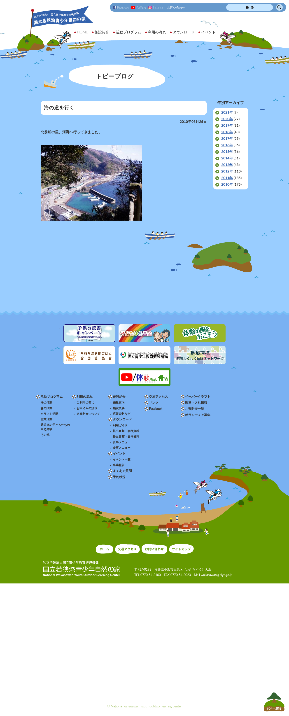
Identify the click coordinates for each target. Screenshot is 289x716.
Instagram (159, 7)
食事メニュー (122, 442)
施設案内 (119, 402)
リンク (153, 402)
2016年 (227, 145)
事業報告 (119, 465)
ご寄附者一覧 (194, 408)
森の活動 (46, 408)
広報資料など (122, 414)
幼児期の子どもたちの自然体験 (55, 427)
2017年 (227, 138)
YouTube (141, 7)
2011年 (227, 178)
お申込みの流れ (87, 408)
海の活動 (46, 402)
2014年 (227, 158)
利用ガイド (120, 425)
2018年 (227, 132)
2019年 (227, 125)
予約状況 (119, 477)
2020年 (227, 119)
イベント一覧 (122, 459)
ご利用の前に (85, 402)
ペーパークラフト (197, 396)
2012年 (227, 171)
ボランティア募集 (197, 415)
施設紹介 (119, 396)
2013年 (227, 165)
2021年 (227, 112)
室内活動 (46, 419)
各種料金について (88, 414)
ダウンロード (122, 419)
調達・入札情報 (196, 402)
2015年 (227, 152)
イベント (119, 453)
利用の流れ (85, 396)
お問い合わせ (176, 7)
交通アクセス (158, 396)
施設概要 (119, 408)
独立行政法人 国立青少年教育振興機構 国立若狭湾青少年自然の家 (55, 28)
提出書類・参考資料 (126, 431)
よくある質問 (122, 471)
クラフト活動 (49, 414)
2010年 (227, 184)
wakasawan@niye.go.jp (216, 575)
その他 (45, 435)
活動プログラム (52, 396)
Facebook (123, 7)
